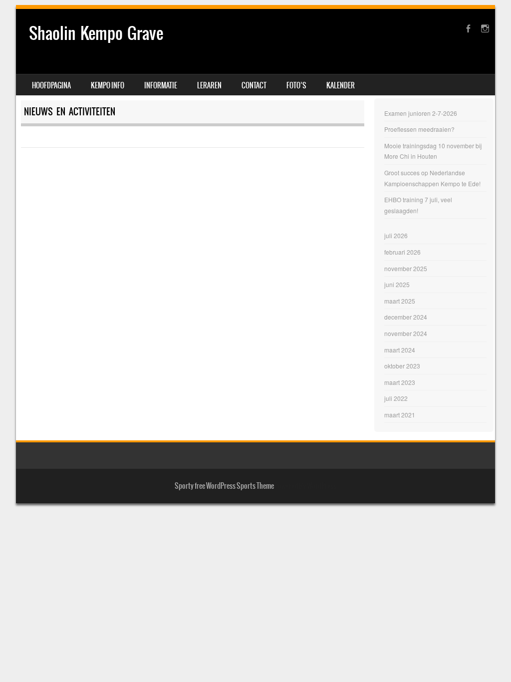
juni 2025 (397, 284)
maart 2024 (399, 349)
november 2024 (405, 333)
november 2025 (405, 268)
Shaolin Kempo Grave (96, 33)
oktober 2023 (402, 365)
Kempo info (107, 85)
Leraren (209, 85)
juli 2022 (396, 398)
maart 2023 (399, 382)
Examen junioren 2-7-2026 (420, 113)
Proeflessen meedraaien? (419, 129)
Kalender (340, 85)
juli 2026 (396, 235)
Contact (254, 85)
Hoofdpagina (51, 85)
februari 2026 (402, 252)
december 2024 (405, 317)
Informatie (160, 85)
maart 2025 (399, 301)
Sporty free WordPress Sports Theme (224, 485)
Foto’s (296, 85)
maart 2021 (399, 414)
